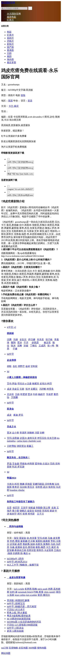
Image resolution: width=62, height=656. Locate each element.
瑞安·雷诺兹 (20, 538)
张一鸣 (50, 345)
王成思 (42, 345)
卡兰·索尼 (14, 106)
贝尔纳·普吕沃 (27, 487)
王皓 (17, 394)
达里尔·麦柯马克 (28, 438)
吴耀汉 (34, 389)
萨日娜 (31, 339)
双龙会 (10, 409)
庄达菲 (10, 394)
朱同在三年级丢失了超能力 (21, 501)
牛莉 (35, 394)
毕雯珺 (23, 394)
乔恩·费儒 (15, 541)
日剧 (9, 53)
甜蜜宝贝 (16, 603)
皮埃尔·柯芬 (46, 383)
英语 (30, 100)
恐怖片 (10, 41)
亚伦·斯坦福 (29, 547)
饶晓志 (23, 510)
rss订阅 (4, 648)
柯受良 (50, 389)
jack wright (19, 589)
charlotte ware (34, 441)
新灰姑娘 (15, 631)
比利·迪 (13, 592)
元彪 (22, 389)
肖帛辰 (40, 339)
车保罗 (49, 394)
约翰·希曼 (38, 592)
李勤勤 (39, 507)
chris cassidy (50, 592)
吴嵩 (53, 507)
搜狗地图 (41, 648)
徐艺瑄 (16, 507)
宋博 (24, 514)
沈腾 (9, 339)
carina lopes (22, 441)
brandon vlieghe (17, 490)
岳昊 (9, 507)
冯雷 (37, 432)
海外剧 (10, 59)
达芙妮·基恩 (16, 544)
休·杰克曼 (32, 538)
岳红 (15, 366)
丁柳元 (33, 345)
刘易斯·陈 (18, 553)
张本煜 (38, 510)
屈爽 (19, 345)
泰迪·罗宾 (18, 415)
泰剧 (9, 56)
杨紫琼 (35, 383)
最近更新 (11, 62)
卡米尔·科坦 (13, 484)
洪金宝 (15, 389)
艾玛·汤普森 (13, 438)
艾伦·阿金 (12, 383)
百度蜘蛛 (13, 648)
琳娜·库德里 (26, 484)
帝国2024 (11, 478)
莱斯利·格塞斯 (42, 541)
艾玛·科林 (42, 538)
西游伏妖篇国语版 (19, 618)
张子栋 (49, 339)
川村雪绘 (11, 446)
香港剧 (10, 50)
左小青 (15, 432)
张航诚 (31, 507)
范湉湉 (45, 510)
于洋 (26, 342)
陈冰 (13, 345)
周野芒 (21, 366)
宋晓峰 (30, 432)
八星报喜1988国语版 (22, 625)
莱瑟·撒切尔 (44, 595)
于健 (15, 348)
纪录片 (10, 20)
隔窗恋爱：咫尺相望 (21, 606)
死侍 (15, 558)
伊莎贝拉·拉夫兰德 (46, 438)
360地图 (32, 648)
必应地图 (23, 648)
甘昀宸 (34, 366)
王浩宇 (24, 507)
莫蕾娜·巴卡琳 (27, 541)
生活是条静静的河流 (24, 622)
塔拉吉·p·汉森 (24, 383)
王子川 (40, 514)
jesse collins (20, 595)
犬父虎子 (16, 609)
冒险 (23, 95)
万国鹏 (14, 397)
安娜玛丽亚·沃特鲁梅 (43, 484)
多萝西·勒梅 (31, 589)
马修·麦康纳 (16, 547)
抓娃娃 (10, 333)
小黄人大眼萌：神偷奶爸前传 (22, 377)
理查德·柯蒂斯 (27, 463)
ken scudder (31, 595)
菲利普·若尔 (41, 487)
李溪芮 (23, 432)
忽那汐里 (31, 550)
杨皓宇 (41, 394)
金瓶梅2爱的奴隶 (19, 615)
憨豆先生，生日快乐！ (18, 457)
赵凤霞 (35, 342)
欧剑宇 (13, 514)
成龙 (9, 389)
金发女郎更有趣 (17, 577)
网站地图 (5, 653)
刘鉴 (26, 345)
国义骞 (46, 507)
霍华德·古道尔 (42, 463)
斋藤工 (30, 446)
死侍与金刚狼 (16, 526)
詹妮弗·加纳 (29, 544)
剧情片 (10, 44)
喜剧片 (10, 38)
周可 (19, 514)
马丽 (15, 339)
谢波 (52, 510)
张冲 (27, 389)
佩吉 (25, 553)
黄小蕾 (15, 510)
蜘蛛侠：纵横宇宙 (23, 565)
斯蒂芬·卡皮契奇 (44, 550)
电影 (9, 32)
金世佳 (30, 510)
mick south (42, 589)
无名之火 (11, 426)
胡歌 (9, 366)
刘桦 (42, 432)
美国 (10, 100)
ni (29, 553)
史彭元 (23, 339)
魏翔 (13, 342)
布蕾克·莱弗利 (42, 544)
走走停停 (11, 360)
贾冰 (19, 342)
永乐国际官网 (8, 2)
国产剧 (10, 47)
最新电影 (11, 17)
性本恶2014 (17, 561)
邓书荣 (31, 514)
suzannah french (25, 592)
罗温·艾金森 (13, 463)
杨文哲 (47, 342)
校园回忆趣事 (18, 600)
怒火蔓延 (17, 612)
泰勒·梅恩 (40, 547)
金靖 (27, 366)
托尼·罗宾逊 (18, 466)
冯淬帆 (42, 389)
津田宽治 (21, 446)
